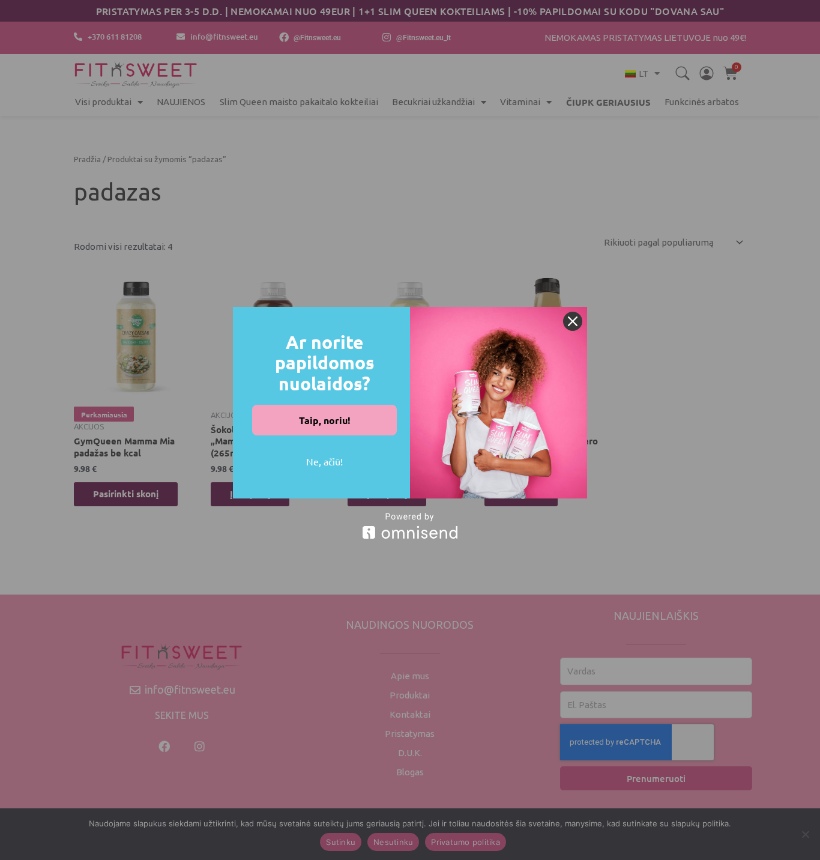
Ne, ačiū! (324, 461)
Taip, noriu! (325, 420)
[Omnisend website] (410, 525)
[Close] (572, 321)
